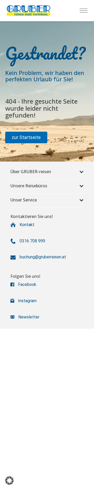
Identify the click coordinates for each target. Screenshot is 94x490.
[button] (26, 137)
